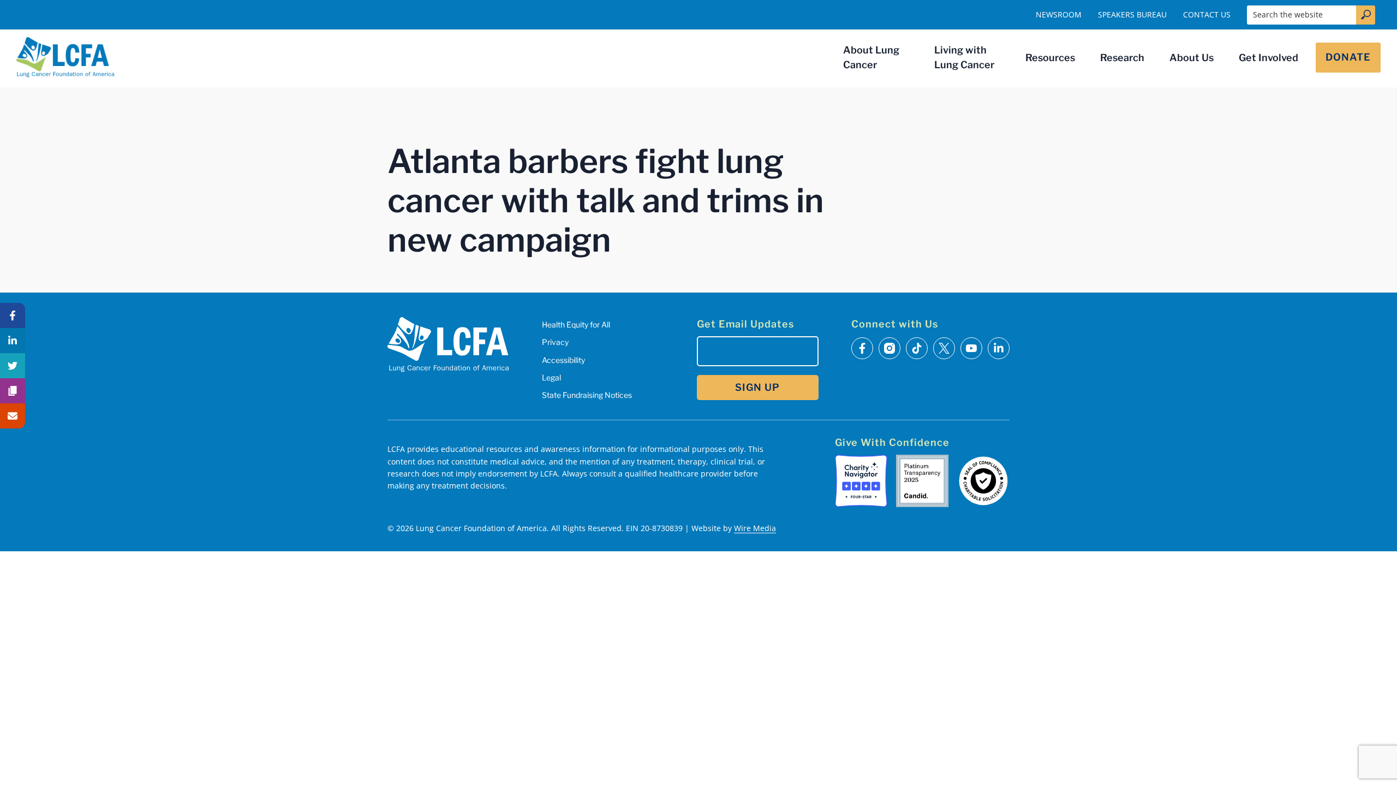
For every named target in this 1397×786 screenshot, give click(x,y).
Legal (551, 377)
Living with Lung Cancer (964, 57)
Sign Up (757, 387)
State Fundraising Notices (587, 395)
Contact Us (1207, 14)
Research (1122, 57)
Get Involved (1268, 57)
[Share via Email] (12, 415)
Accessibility (563, 360)
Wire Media (755, 528)
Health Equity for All (576, 324)
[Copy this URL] (12, 390)
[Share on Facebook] (12, 315)
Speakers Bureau (1132, 14)
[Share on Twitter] (12, 365)
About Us (1191, 57)
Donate (1348, 57)
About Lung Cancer (871, 57)
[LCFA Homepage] (65, 57)
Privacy (555, 342)
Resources (1050, 57)
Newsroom (1059, 14)
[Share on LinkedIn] (12, 340)
